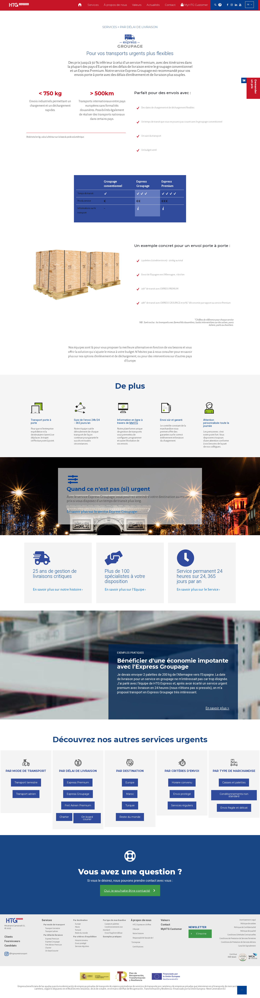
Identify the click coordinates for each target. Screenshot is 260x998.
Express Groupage (52, 942)
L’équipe (136, 929)
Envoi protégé (80, 943)
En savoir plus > (217, 708)
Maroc (77, 927)
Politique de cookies (248, 923)
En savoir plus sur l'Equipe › (125, 589)
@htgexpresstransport (18, 953)
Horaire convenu (81, 940)
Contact (165, 924)
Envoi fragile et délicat (113, 933)
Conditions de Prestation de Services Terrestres (237, 938)
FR (248, 5)
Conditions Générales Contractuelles (241, 935)
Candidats (10, 945)
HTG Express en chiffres (142, 925)
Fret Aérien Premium (53, 945)
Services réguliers (82, 946)
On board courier (51, 951)
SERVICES (109, 27)
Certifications (138, 947)
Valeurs (165, 920)
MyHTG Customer (171, 929)
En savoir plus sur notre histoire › (58, 589)
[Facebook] (227, 5)
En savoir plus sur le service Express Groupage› (102, 511)
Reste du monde (81, 933)
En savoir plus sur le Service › (198, 589)
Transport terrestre (52, 928)
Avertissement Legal (247, 920)
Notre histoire (138, 933)
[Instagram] (231, 5)
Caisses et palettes (112, 924)
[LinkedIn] (236, 5)
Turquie (78, 930)
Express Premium (52, 939)
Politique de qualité (248, 931)
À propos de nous (141, 920)
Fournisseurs (12, 941)
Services (47, 920)
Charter (48, 948)
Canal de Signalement (247, 946)
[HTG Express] (19, 5)
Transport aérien (51, 931)
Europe (78, 924)
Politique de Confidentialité (245, 927)
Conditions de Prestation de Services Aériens (238, 942)
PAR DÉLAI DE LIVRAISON (139, 27)
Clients (8, 936)
